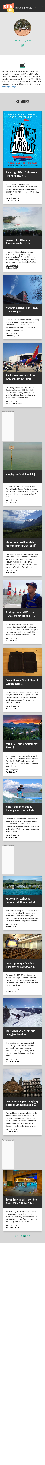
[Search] (36, 7)
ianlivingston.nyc (9, 87)
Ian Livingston (12, 198)
